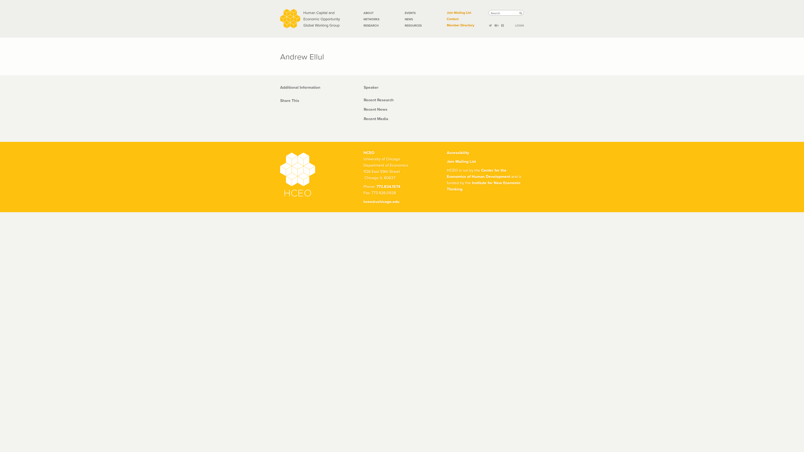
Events (410, 13)
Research (371, 25)
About (368, 13)
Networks (371, 19)
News (409, 19)
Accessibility (458, 152)
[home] (290, 18)
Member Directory (460, 25)
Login (519, 25)
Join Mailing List (459, 12)
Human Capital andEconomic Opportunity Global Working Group (321, 19)
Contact (453, 19)
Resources (413, 25)
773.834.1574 (388, 186)
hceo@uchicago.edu (381, 201)
